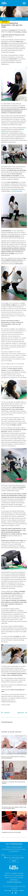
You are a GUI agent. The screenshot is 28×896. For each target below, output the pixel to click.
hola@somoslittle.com (14, 882)
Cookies (21, 890)
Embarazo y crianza (21, 32)
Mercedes (12, 30)
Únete (14, 861)
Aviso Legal (7, 890)
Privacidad (15, 890)
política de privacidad (17, 857)
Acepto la (14, 857)
